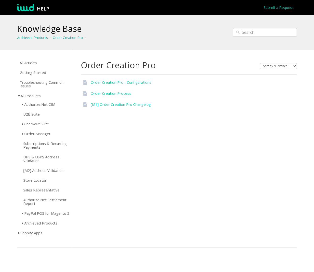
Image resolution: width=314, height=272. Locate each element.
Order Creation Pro (68, 37)
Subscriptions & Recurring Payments (45, 145)
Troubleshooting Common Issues (42, 84)
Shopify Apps (31, 232)
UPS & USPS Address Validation (41, 159)
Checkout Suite (36, 123)
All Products (31, 95)
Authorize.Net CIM (39, 104)
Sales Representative (41, 190)
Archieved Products (32, 37)
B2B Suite (31, 114)
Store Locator (35, 180)
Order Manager (37, 133)
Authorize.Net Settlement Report (44, 201)
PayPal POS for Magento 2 (46, 213)
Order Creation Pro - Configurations (121, 82)
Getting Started (33, 72)
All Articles (28, 63)
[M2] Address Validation (43, 170)
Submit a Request (279, 7)
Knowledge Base (49, 28)
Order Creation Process (111, 93)
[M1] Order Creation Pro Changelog (121, 104)
